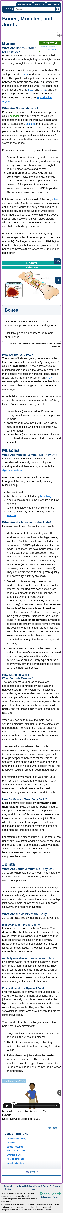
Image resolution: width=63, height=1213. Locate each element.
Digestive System (15, 1163)
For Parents (24, 4)
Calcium (11, 1142)
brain (26, 74)
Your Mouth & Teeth (16, 1150)
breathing (45, 496)
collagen (15, 116)
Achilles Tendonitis (15, 1159)
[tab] (52, 1128)
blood (57, 199)
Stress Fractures (15, 1146)
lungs (43, 89)
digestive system (12, 470)
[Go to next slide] (58, 280)
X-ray (48, 377)
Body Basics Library (16, 1138)
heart (31, 89)
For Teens (53, 4)
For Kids (39, 4)
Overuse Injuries (15, 1155)
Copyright (57, 1186)
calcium (30, 123)
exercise (11, 515)
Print (32, 1172)
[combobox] (34, 9)
